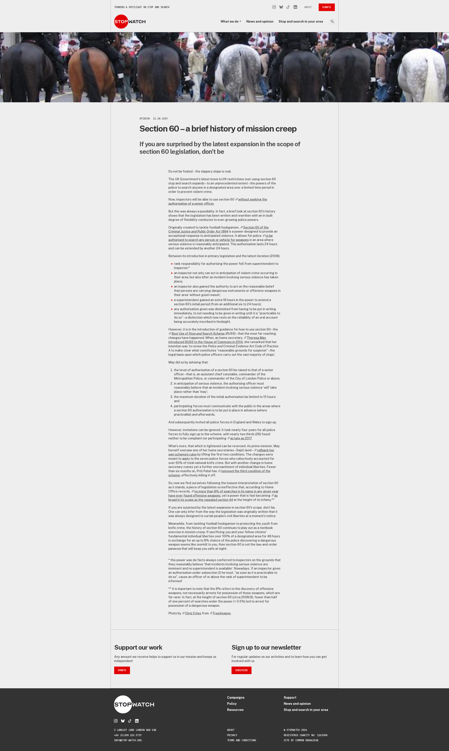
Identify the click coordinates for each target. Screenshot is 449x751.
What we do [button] (230, 21)
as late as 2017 (241, 438)
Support (290, 697)
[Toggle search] (332, 21)
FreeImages (222, 613)
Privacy (232, 735)
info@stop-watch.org (128, 740)
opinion (144, 118)
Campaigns (235, 697)
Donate (326, 7)
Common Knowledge (307, 740)
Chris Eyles (193, 613)
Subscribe (241, 670)
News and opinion (259, 21)
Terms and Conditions (241, 740)
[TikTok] (288, 7)
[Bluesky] (281, 7)
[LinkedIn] (295, 7)
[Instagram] (274, 7)
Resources (235, 710)
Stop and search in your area (301, 21)
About (307, 7)
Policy (232, 703)
